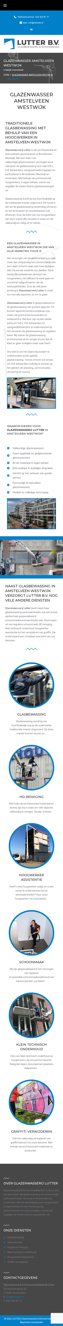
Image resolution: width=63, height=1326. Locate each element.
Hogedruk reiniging (17, 1247)
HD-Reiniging (31, 797)
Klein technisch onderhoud (21, 1252)
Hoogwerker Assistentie (20, 1257)
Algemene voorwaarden (31, 1322)
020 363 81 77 (42, 17)
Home (6, 75)
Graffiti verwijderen (31, 1132)
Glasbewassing (31, 714)
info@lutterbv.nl (35, 23)
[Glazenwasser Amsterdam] (31, 29)
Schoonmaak (31, 962)
